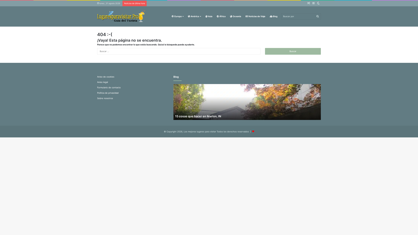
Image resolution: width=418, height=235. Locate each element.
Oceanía (236, 16)
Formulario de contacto (109, 87)
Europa (178, 16)
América (194, 16)
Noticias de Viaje (256, 16)
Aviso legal (102, 82)
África (222, 16)
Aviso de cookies (105, 76)
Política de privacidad (108, 93)
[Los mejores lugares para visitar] (121, 16)
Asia (210, 16)
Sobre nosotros (105, 98)
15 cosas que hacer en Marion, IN (198, 116)
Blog (274, 16)
